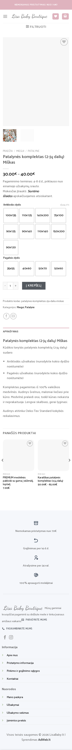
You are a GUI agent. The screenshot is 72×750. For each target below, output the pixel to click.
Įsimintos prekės (16, 720)
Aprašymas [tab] (10, 331)
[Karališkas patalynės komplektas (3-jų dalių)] (53, 455)
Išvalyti (64, 205)
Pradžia (8, 151)
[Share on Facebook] (6, 316)
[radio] (11, 215)
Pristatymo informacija (20, 663)
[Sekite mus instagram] (11, 637)
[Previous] (9, 82)
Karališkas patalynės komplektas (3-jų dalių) (50, 479)
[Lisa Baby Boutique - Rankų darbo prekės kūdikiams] (29, 16)
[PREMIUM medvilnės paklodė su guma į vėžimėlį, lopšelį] (18, 455)
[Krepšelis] (65, 16)
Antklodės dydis (12, 205)
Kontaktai (12, 679)
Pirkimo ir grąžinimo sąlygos (23, 671)
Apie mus (12, 655)
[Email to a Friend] (13, 316)
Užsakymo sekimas (18, 713)
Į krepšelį (34, 285)
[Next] (63, 82)
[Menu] (5, 16)
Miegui (20, 151)
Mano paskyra (15, 697)
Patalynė (33, 151)
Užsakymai (13, 705)
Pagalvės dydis (11, 258)
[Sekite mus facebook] (5, 637)
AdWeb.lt (44, 739)
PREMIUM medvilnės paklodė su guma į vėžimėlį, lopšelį (18, 481)
